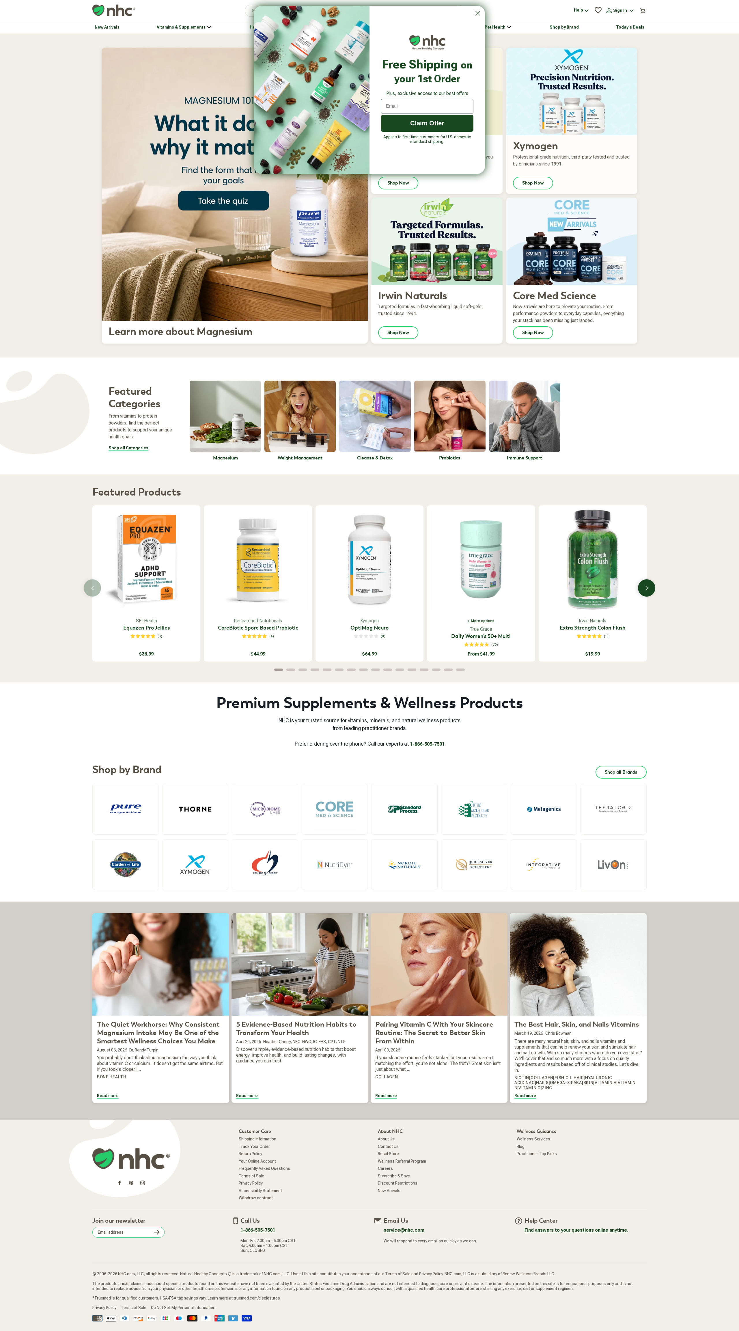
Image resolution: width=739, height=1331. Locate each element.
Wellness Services (533, 1139)
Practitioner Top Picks (537, 1153)
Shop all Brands (621, 772)
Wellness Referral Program (402, 1161)
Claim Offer (427, 123)
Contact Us (388, 1146)
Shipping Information (257, 1139)
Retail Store (388, 1153)
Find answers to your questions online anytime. (576, 1230)
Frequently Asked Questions (264, 1168)
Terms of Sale (251, 1176)
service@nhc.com (404, 1230)
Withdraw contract (256, 1198)
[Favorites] (598, 10)
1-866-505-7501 (427, 744)
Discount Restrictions (397, 1183)
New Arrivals (389, 1190)
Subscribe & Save (394, 1176)
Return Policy (250, 1153)
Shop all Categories (128, 448)
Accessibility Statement (260, 1190)
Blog (521, 1146)
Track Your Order (254, 1146)
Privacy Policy (251, 1183)
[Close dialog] (478, 13)
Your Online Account (257, 1161)
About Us (386, 1139)
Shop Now (398, 183)
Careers (385, 1168)
